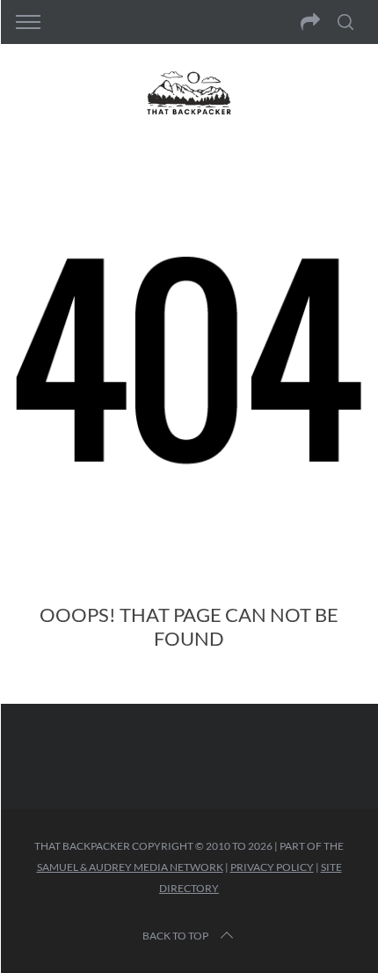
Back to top (175, 935)
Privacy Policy (272, 867)
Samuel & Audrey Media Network (130, 867)
